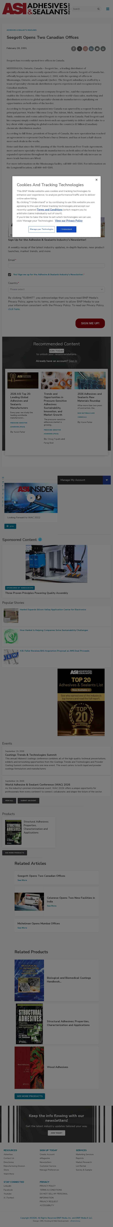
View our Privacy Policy (69, 220)
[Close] (96, 179)
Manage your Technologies (41, 229)
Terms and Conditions (50, 209)
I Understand (66, 229)
